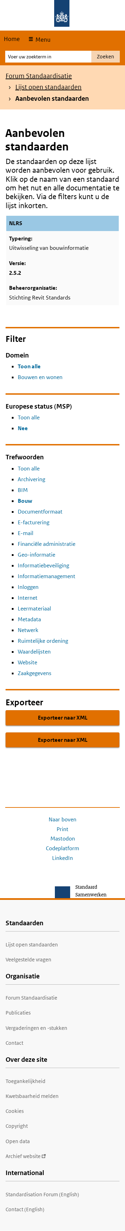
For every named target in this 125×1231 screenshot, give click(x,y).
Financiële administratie (46, 544)
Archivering (31, 479)
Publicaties (18, 1012)
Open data (18, 1141)
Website (27, 662)
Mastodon (62, 838)
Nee (23, 428)
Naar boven (62, 819)
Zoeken (105, 56)
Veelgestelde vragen (28, 959)
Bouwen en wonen (40, 377)
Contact (14, 1043)
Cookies (15, 1111)
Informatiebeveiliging (43, 565)
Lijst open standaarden (48, 87)
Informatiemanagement (46, 576)
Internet (28, 597)
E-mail (25, 533)
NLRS (15, 223)
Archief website (23, 1156)
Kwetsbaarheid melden (32, 1096)
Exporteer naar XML (63, 717)
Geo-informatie (36, 554)
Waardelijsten (34, 651)
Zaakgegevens (34, 673)
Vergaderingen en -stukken (36, 1028)
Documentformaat (40, 511)
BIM (23, 490)
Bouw (25, 500)
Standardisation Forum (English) (42, 1194)
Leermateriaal (34, 608)
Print (62, 829)
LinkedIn (62, 858)
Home (12, 39)
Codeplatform (62, 848)
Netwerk (28, 630)
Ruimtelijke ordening (43, 641)
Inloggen (28, 587)
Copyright (17, 1126)
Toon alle (29, 366)
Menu (42, 39)
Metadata (29, 619)
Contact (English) (25, 1209)
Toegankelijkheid (25, 1081)
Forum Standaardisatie (39, 76)
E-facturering (33, 522)
